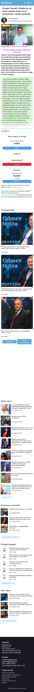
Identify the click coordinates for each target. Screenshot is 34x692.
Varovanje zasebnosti (8, 672)
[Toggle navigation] (25, 2)
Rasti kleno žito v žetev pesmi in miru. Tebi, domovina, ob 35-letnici (20, 555)
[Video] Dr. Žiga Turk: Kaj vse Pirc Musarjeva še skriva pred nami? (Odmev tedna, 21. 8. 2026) (21, 595)
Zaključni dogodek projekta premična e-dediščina (20, 576)
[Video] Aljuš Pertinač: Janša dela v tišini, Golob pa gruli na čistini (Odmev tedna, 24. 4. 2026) (16, 289)
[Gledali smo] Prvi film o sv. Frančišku (18, 417)
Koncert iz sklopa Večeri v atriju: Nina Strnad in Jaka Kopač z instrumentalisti (21, 569)
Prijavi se (17, 164)
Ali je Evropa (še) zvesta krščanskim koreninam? (22, 474)
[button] (31, 3)
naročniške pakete (15, 187)
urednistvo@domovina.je (9, 660)
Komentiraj (9, 341)
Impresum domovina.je (8, 680)
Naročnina (6, 25)
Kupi (17, 148)
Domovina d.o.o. (7, 645)
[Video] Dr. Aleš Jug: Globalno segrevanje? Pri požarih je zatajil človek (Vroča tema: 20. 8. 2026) (21, 603)
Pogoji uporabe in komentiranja (11, 675)
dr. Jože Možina (12, 18)
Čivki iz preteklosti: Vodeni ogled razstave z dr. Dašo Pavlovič (19, 549)
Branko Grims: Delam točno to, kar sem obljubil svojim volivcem (15, 332)
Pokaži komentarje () (24, 341)
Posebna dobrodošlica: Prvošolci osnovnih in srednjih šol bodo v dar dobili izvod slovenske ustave (21, 486)
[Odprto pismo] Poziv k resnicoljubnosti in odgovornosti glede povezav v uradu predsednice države (22, 440)
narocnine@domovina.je (8, 195)
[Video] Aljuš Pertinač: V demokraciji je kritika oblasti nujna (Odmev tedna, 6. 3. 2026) (15, 247)
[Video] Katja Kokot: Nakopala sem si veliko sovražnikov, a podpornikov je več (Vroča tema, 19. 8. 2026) (21, 612)
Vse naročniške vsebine (10, 537)
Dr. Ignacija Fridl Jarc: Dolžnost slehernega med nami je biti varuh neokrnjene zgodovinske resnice (21, 406)
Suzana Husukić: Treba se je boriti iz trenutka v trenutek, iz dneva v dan (22, 428)
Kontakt (4, 682)
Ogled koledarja (7, 583)
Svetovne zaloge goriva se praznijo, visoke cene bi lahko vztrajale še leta (22, 452)
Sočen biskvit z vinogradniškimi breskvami (18, 527)
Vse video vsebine (8, 621)
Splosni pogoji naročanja (9, 677)
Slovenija (15, 25)
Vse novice (5, 497)
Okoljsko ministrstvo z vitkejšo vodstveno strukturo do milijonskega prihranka (20, 463)
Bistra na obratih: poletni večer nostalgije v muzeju (18, 562)
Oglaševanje (5, 679)
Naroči (17, 181)
